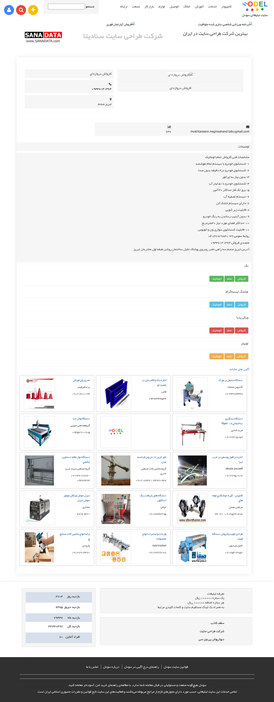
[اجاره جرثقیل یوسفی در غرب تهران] (192, 485)
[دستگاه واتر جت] (39, 447)
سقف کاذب (217, 623)
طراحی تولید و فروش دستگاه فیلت (227, 536)
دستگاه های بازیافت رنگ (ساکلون (153, 498)
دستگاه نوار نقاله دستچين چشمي (76, 459)
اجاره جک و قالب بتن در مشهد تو (154, 382)
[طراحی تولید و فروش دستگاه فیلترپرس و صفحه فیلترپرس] (192, 562)
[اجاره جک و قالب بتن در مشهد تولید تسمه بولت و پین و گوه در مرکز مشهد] (115, 408)
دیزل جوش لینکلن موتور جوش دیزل (77, 498)
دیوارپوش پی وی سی (211, 639)
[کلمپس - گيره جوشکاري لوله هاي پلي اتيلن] (192, 524)
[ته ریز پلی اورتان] (39, 408)
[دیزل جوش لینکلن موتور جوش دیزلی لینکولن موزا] (39, 524)
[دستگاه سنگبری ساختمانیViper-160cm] (192, 447)
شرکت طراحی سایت (212, 631)
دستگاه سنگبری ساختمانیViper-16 (232, 421)
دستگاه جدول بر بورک (230, 380)
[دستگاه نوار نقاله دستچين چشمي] (39, 485)
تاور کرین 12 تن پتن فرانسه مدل (151, 459)
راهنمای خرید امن (106, 685)
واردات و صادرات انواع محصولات (154, 536)
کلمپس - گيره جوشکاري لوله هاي (227, 498)
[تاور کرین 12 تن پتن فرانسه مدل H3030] (115, 485)
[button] (241, 279)
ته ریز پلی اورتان (81, 380)
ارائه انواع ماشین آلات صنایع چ (75, 536)
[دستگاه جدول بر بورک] (192, 408)
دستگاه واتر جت (81, 418)
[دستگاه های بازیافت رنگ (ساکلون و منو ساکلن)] (115, 524)
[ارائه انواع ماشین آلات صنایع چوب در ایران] (39, 562)
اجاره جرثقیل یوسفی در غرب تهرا (227, 459)
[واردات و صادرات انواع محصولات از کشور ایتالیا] (115, 562)
